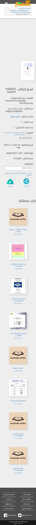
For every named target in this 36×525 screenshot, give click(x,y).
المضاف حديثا (26, 499)
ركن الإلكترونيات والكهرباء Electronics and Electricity (20, 11)
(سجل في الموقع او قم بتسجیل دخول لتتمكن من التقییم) (14, 133)
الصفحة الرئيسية (25, 8)
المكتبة (8, 499)
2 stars (22, 137)
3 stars (25, 137)
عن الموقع (8, 504)
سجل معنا (27, 504)
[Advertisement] (18, 37)
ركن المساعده (8, 508)
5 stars (30, 137)
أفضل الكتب (27, 494)
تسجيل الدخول (26, 508)
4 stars (28, 137)
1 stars (20, 137)
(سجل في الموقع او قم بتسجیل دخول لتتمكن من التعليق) (18, 174)
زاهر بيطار (15, 116)
